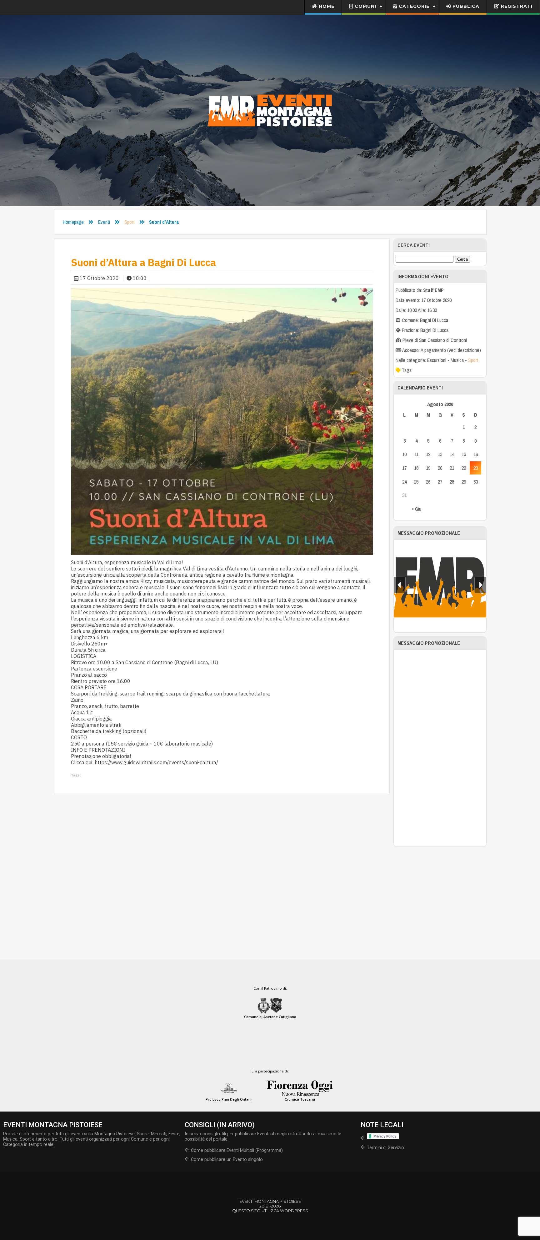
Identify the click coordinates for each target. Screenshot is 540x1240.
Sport (129, 221)
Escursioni (436, 360)
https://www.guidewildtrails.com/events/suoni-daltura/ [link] (156, 762)
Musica (457, 360)
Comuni (364, 6)
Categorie (413, 6)
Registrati (515, 6)
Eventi (104, 221)
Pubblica (465, 6)
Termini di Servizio (385, 1147)
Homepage (73, 221)
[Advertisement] (440, 748)
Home (325, 6)
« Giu (416, 508)
